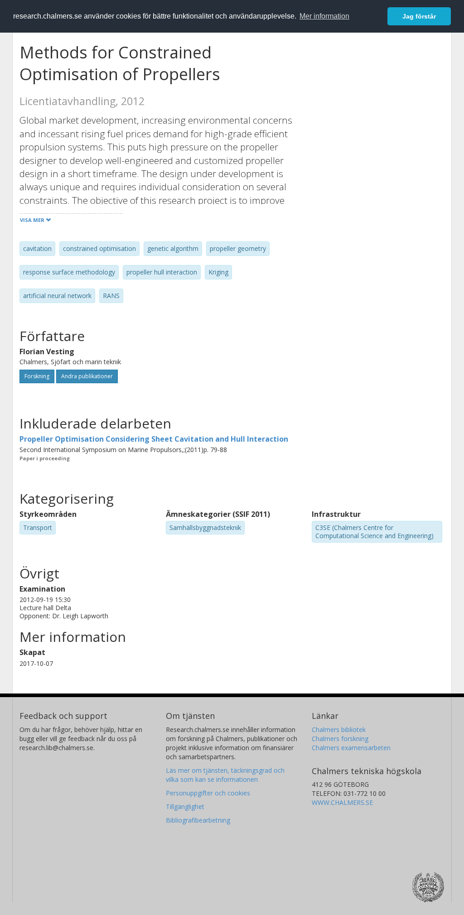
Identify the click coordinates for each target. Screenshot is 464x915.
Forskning (36, 376)
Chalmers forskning (340, 738)
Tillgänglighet (185, 806)
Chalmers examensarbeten (351, 747)
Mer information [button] (324, 16)
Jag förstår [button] (419, 16)
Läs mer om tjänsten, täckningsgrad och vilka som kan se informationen (225, 775)
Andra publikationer (87, 376)
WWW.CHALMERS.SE (342, 802)
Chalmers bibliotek (339, 729)
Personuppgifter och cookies (208, 793)
